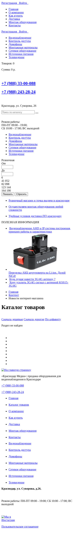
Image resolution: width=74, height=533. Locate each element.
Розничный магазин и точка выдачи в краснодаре (39, 200)
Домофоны (15, 44)
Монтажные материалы (23, 47)
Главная (13, 9)
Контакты (15, 25)
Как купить (16, 15)
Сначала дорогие (34, 319)
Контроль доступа (20, 41)
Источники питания (21, 54)
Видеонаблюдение (20, 37)
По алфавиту (53, 319)
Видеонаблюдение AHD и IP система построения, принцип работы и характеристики (40, 230)
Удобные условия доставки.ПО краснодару (35, 216)
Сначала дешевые (12, 319)
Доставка (14, 18)
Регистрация (10, 3)
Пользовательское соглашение (19, 526)
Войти (23, 3)
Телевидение (16, 57)
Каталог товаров (19, 404)
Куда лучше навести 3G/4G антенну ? (32, 279)
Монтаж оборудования (22, 22)
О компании (16, 12)
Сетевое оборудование (22, 50)
